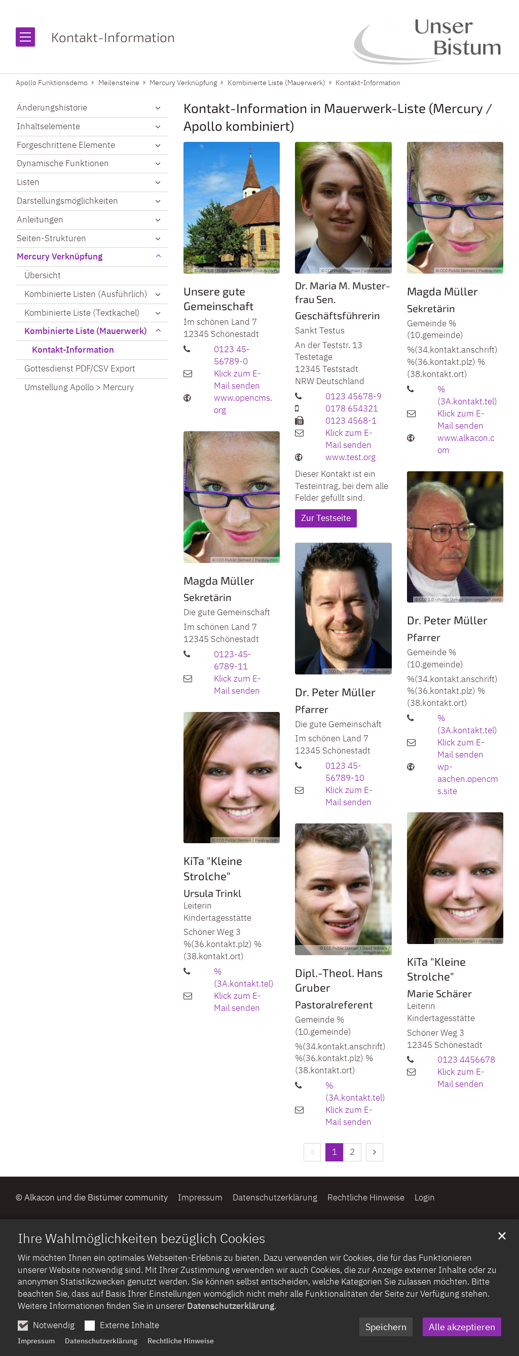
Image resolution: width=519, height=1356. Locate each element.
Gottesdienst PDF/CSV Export (79, 368)
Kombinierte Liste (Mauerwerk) (276, 82)
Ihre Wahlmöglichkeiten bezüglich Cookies (141, 1238)
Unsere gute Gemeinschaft (218, 298)
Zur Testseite (326, 517)
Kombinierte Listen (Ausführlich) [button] (85, 293)
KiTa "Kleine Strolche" (212, 868)
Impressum (36, 1340)
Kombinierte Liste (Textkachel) (82, 312)
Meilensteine (118, 82)
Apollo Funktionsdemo (52, 82)
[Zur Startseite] (427, 37)
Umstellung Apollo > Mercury (79, 387)
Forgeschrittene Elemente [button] (66, 144)
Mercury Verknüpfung (183, 82)
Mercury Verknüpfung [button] (59, 256)
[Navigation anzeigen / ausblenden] (25, 37)
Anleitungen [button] (40, 219)
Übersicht (42, 275)
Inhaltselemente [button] (48, 126)
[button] (158, 108)
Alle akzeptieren (462, 1327)
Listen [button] (28, 181)
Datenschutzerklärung (230, 1305)
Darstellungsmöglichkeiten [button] (67, 200)
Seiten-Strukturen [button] (51, 238)
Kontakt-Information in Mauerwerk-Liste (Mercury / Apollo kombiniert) (337, 116)
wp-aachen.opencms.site (467, 779)
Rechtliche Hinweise (180, 1340)
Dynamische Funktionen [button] (63, 163)
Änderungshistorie (52, 107)
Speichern (385, 1327)
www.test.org (350, 457)
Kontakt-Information (368, 82)
